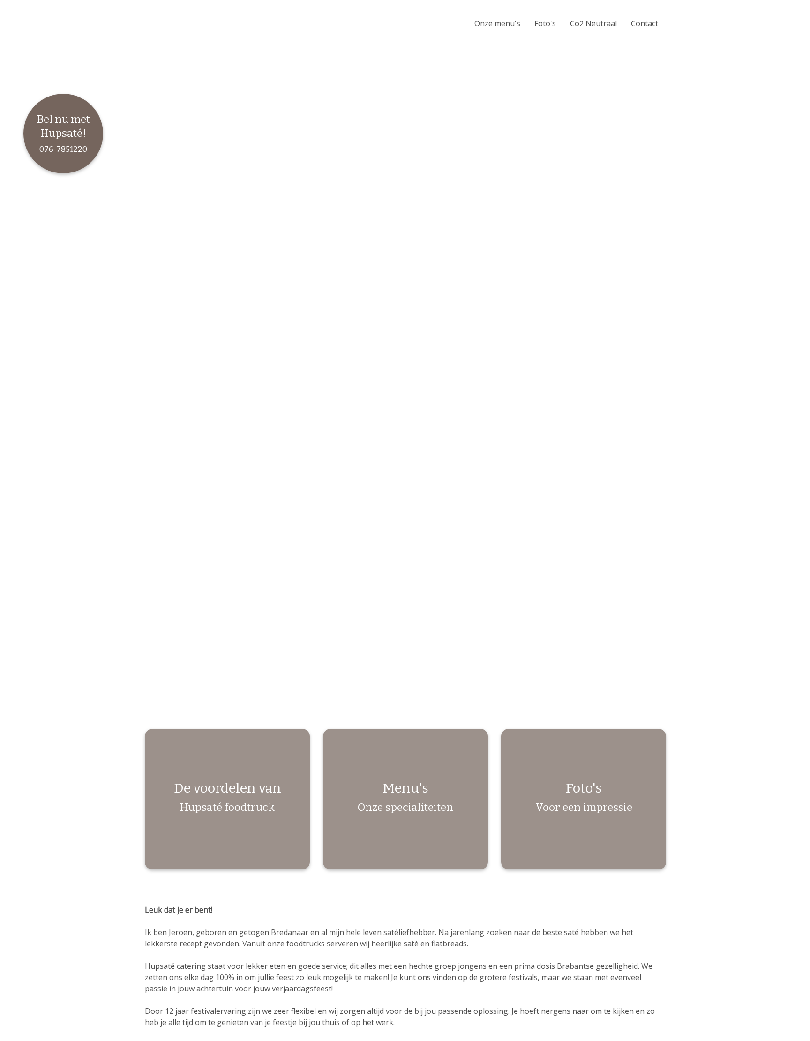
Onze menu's (497, 23)
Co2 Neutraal (593, 23)
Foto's (545, 23)
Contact (644, 23)
